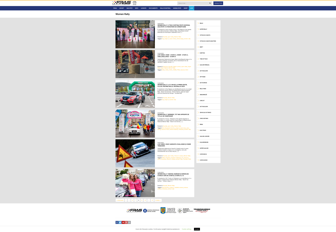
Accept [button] (197, 229)
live (182, 157)
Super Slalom (164, 68)
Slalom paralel (204, 65)
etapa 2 (178, 128)
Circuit (202, 100)
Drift (201, 47)
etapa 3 (167, 38)
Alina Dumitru (165, 187)
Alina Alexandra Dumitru (168, 128)
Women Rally (177, 36)
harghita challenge (176, 157)
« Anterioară (120, 200)
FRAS (115, 8)
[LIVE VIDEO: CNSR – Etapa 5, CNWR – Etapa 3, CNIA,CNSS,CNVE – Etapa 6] (135, 77)
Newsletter (218, 3)
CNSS (166, 70)
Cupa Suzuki (203, 160)
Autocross (203, 82)
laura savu (183, 128)
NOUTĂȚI (129, 8)
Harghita (167, 157)
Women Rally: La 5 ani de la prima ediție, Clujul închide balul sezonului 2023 (172, 85)
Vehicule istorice (205, 112)
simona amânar (174, 129)
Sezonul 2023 (184, 70)
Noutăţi (165, 36)
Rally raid (203, 88)
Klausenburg (204, 142)
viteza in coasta (171, 159)
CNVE (170, 70)
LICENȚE (143, 8)
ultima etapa (180, 38)
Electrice (165, 66)
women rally (187, 38)
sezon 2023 (172, 38)
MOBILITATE (177, 8)
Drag (201, 124)
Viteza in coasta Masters (208, 41)
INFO (136, 8)
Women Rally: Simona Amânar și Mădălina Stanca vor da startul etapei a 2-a (173, 174)
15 (152, 200)
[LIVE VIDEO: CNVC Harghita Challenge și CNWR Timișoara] (135, 167)
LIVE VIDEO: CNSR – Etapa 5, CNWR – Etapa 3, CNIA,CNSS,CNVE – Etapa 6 (173, 55)
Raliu (201, 23)
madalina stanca (179, 187)
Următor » (158, 200)
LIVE (191, 8)
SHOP (186, 8)
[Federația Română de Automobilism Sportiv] (121, 3)
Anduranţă (203, 94)
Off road (202, 76)
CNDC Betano (204, 118)
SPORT (121, 8)
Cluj (163, 38)
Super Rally (203, 29)
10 (145, 200)
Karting (202, 53)
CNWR (174, 70)
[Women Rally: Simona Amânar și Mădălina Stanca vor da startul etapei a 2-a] (135, 196)
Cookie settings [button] (186, 229)
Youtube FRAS (187, 159)
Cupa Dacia (203, 154)
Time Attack (204, 59)
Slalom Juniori (177, 66)
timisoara (180, 129)
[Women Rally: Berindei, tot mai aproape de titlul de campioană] (135, 137)
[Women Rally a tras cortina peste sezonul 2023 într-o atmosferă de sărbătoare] (135, 48)
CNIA (163, 70)
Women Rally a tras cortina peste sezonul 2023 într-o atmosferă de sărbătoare (174, 26)
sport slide (171, 36)
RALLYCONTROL (165, 8)
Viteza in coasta (178, 155)
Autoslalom (204, 70)
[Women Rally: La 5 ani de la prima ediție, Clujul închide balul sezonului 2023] (135, 107)
